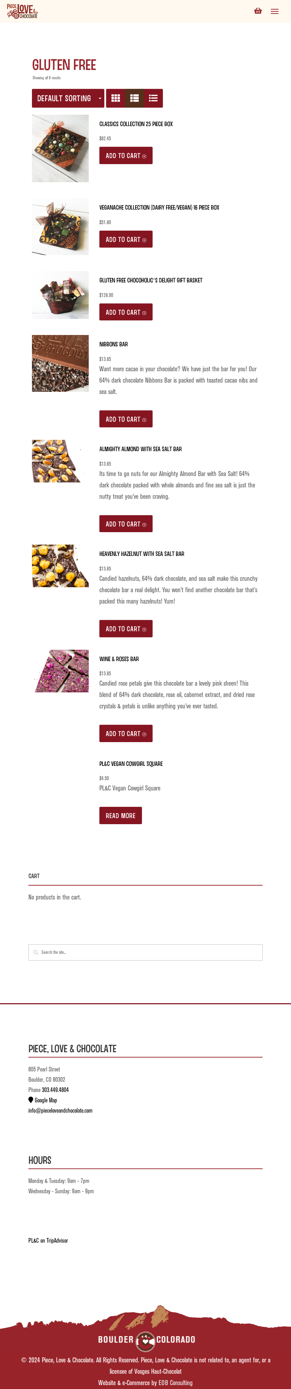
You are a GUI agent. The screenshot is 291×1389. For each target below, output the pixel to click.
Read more (121, 815)
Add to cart (123, 155)
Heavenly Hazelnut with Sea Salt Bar (141, 553)
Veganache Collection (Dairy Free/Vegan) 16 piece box (159, 207)
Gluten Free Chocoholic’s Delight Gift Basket (150, 280)
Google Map (45, 1100)
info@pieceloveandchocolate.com (60, 1111)
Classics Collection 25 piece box (136, 124)
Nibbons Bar (113, 344)
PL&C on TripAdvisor (48, 1241)
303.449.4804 (55, 1090)
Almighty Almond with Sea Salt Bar (140, 449)
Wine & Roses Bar (119, 659)
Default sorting (64, 98)
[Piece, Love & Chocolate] (22, 11)
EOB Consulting (176, 1383)
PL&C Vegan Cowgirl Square (131, 763)
